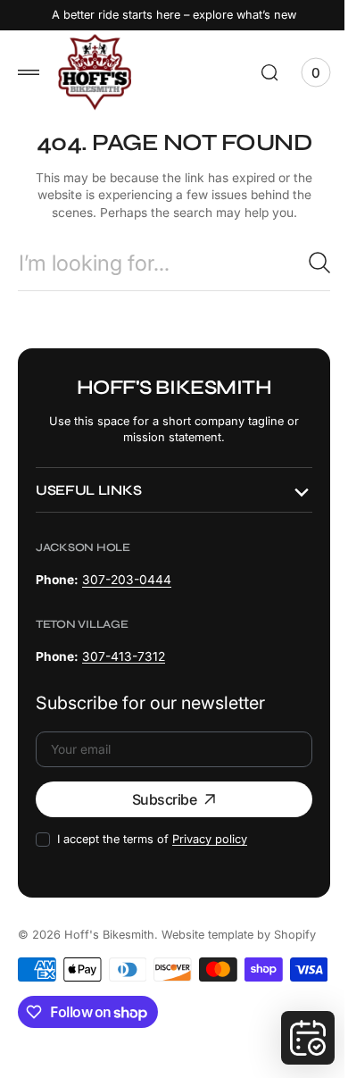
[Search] (306, 262)
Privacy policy (209, 838)
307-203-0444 (126, 579)
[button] (28, 72)
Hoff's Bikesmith (109, 933)
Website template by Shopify (239, 933)
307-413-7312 (123, 655)
